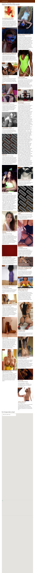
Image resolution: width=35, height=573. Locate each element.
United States (9, 3)
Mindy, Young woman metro (24, 34)
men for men (5, 337)
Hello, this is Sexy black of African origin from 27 (24, 289)
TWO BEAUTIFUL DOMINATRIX (9, 53)
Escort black (5, 192)
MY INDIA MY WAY (5, 1)
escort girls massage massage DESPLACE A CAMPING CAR (25, 268)
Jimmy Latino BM (22, 401)
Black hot (4, 154)
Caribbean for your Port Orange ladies (25, 213)
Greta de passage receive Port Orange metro (9, 286)
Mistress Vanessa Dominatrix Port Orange (24, 102)
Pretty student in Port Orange (24, 179)
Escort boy (20, 380)
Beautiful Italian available (23, 357)
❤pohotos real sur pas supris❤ (9, 304)
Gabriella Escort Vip (6, 371)
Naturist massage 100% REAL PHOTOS (9, 232)
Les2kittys (20, 247)
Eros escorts (4, 3)
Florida (13, 3)
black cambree (5, 75)
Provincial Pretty (6, 102)
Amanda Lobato (21, 330)
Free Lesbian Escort (6, 257)
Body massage (21, 77)
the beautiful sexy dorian (8, 18)
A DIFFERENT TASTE (7, 127)
